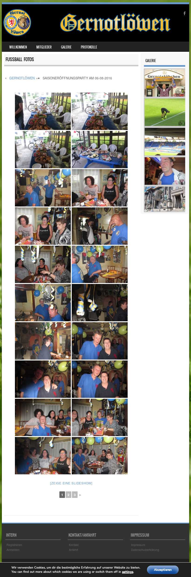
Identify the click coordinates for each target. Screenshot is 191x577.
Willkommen (18, 47)
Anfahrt (73, 550)
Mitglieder (44, 47)
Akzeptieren (163, 569)
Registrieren (14, 545)
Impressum (138, 545)
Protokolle (89, 47)
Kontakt (73, 545)
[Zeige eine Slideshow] (71, 483)
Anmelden (13, 550)
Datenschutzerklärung (145, 550)
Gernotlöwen (22, 78)
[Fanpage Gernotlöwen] (87, 34)
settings (127, 572)
